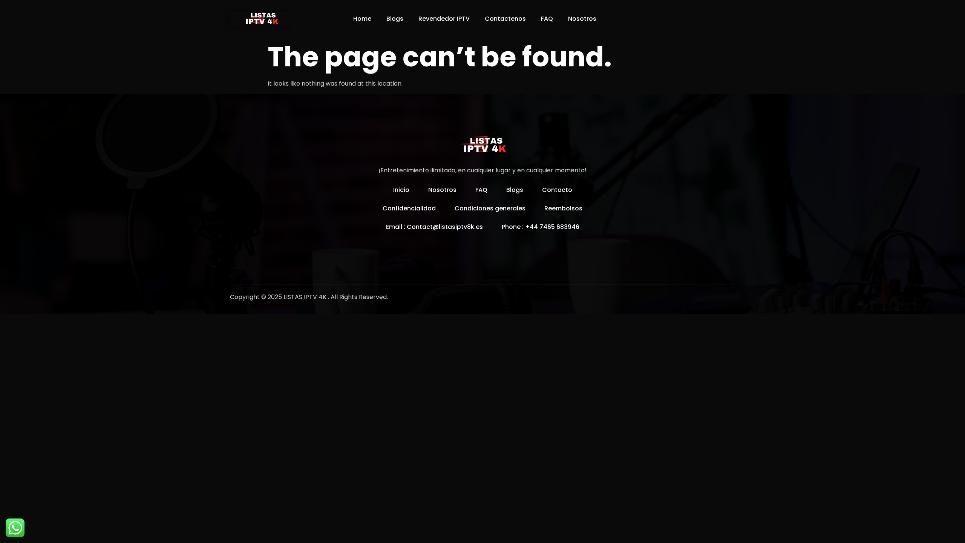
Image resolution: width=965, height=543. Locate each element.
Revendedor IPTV (444, 18)
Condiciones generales (490, 208)
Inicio (401, 190)
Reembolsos (563, 208)
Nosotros (582, 18)
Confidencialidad (409, 208)
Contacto (557, 190)
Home (362, 18)
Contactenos (505, 18)
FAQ (547, 18)
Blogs (394, 18)
